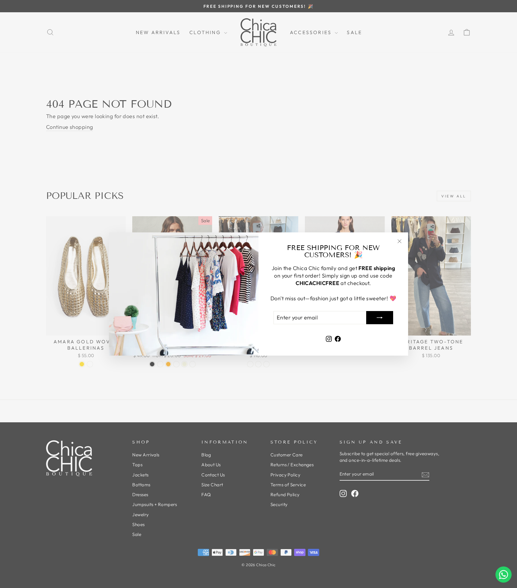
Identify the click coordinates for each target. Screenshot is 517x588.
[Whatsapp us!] (503, 574)
